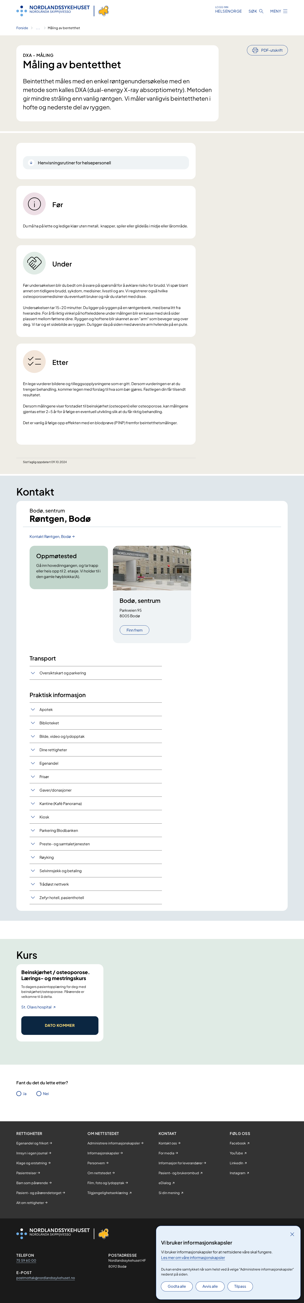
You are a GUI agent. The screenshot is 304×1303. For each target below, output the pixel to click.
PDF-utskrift (272, 50)
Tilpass (240, 1286)
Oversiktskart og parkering (62, 672)
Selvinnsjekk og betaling (60, 870)
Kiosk (44, 817)
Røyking (46, 857)
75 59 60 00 (26, 1260)
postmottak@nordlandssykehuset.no (45, 1278)
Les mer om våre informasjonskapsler (193, 1257)
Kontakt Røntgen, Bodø (50, 536)
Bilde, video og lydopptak (62, 736)
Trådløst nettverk (54, 884)
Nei (46, 1093)
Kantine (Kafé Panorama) (60, 803)
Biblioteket (49, 722)
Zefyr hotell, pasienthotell (61, 897)
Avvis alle (210, 1286)
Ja (24, 1093)
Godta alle (177, 1286)
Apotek (46, 709)
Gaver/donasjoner (55, 790)
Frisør (44, 776)
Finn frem (134, 630)
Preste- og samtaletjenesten (64, 843)
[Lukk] (292, 1234)
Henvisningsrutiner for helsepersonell (74, 162)
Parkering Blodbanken (58, 830)
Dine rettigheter (53, 749)
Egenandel (48, 763)
